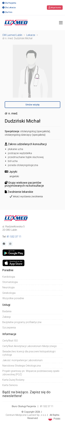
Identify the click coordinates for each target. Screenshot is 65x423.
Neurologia (8, 287)
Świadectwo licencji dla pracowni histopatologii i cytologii (29, 353)
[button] (61, 22)
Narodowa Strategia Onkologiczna (21, 365)
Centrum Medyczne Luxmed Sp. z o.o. (26, 415)
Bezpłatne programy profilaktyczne (21, 322)
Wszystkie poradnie (13, 298)
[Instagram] (10, 243)
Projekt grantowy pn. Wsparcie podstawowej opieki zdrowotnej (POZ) (30, 372)
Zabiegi (6, 316)
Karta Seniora (10, 385)
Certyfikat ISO (10, 340)
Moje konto (55, 7)
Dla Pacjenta (10, 3)
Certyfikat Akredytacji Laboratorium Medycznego (29, 346)
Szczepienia (9, 327)
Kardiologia (8, 276)
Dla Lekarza (10, 7)
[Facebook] (4, 243)
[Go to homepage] (15, 22)
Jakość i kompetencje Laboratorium (22, 360)
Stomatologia (10, 282)
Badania (6, 311)
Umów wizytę (32, 104)
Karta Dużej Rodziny (13, 379)
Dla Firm (8, 12)
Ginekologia (8, 292)
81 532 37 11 (14, 236)
